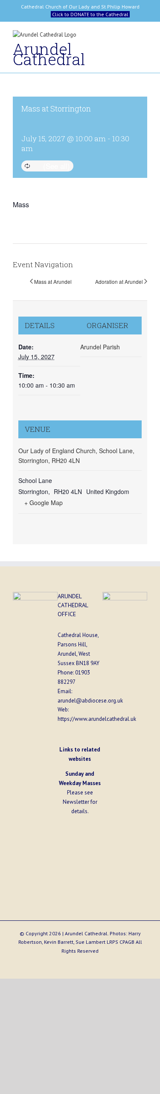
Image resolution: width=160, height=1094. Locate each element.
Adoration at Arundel (119, 281)
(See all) (56, 165)
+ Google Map (43, 502)
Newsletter (76, 802)
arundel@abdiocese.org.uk (90, 700)
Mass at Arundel (53, 281)
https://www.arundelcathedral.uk (97, 719)
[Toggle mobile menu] (143, 36)
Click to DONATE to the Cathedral (90, 14)
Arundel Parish (100, 347)
